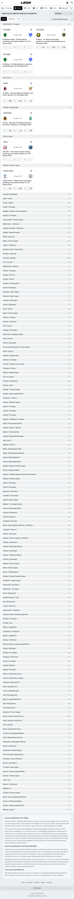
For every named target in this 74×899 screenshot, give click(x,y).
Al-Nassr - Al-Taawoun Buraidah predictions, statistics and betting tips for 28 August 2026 (50, 41)
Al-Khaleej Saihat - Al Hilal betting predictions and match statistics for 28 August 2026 (16, 41)
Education (49, 882)
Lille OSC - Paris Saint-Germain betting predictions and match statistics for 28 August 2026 (16, 153)
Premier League (8, 171)
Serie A (5, 83)
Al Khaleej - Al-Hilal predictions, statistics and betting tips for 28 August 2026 (17, 65)
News (23, 882)
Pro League (6, 29)
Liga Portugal (7, 113)
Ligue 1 (5, 142)
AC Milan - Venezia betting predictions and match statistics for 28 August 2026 (18, 94)
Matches (36, 882)
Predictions (30, 882)
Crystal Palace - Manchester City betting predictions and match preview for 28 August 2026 (17, 182)
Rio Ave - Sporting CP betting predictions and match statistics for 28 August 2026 (17, 124)
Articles (43, 882)
